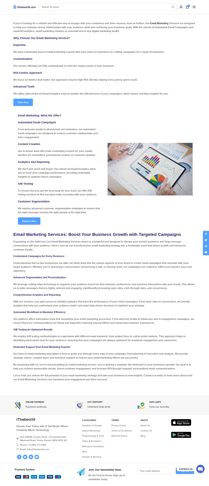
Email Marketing (159, 23)
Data (84, 451)
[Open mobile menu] (194, 7)
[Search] (173, 6)
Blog (142, 436)
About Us (145, 425)
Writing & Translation (93, 446)
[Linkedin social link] (31, 457)
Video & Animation (91, 441)
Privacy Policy (118, 425)
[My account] (181, 7)
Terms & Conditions (121, 430)
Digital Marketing (91, 430)
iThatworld (25, 419)
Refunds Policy (119, 436)
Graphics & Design (92, 425)
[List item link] (46, 445)
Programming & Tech (93, 436)
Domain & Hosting (91, 457)
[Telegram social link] (36, 457)
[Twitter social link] (25, 457)
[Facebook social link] (19, 457)
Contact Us (146, 430)
